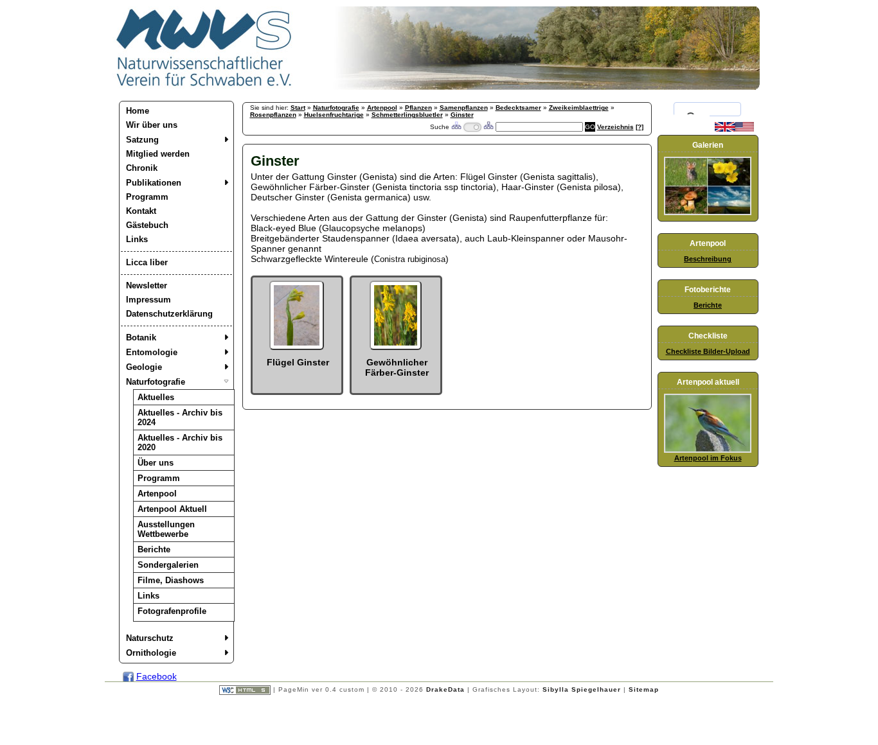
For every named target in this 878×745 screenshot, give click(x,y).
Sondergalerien (168, 565)
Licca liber (147, 262)
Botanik (141, 337)
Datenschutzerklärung (169, 314)
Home (137, 111)
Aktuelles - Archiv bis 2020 (180, 442)
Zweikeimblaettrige (579, 107)
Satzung (142, 140)
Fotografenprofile (172, 611)
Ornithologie (151, 653)
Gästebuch (147, 225)
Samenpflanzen (464, 107)
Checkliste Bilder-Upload (708, 351)
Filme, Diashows (171, 580)
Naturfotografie (155, 382)
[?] (639, 126)
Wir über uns (151, 125)
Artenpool (157, 493)
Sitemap (644, 689)
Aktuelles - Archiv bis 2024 (180, 417)
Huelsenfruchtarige (334, 114)
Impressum (148, 299)
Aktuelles (156, 397)
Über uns (156, 463)
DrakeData (445, 689)
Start (298, 107)
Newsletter (146, 285)
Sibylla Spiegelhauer (581, 689)
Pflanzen (418, 107)
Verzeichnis (615, 126)
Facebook (156, 676)
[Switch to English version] (734, 129)
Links (137, 239)
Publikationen (153, 183)
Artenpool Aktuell (172, 509)
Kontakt (141, 211)
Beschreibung (707, 259)
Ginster (462, 114)
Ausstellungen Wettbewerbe (166, 529)
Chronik (141, 168)
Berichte (154, 549)
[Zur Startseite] (204, 87)
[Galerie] (707, 212)
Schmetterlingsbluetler (407, 114)
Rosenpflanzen (273, 114)
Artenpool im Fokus (708, 458)
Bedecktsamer (518, 107)
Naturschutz (150, 638)
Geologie (144, 367)
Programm (147, 197)
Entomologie (151, 352)
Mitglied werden (158, 154)
